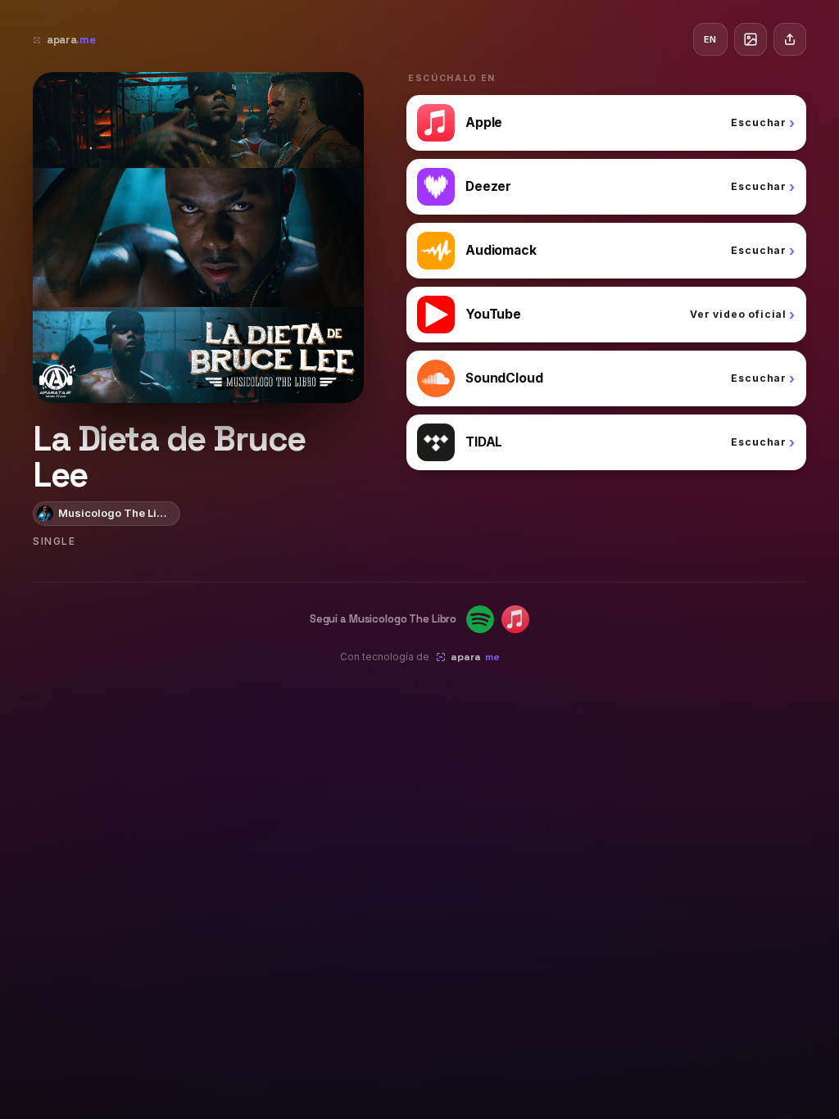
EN (710, 39)
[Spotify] (480, 619)
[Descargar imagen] (750, 39)
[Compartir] (789, 39)
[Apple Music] (515, 619)
